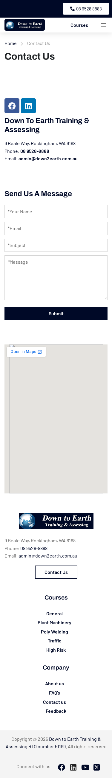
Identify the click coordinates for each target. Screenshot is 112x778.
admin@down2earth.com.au (48, 158)
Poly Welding (54, 631)
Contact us (54, 702)
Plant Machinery (54, 622)
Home (10, 43)
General (54, 613)
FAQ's (54, 692)
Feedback (56, 711)
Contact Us (56, 572)
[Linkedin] (28, 105)
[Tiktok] (84, 768)
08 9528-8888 (34, 151)
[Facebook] (11, 105)
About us (54, 683)
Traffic (55, 640)
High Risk (56, 650)
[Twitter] (96, 768)
